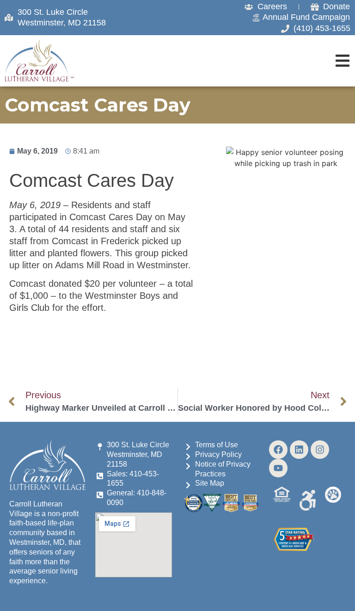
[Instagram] (320, 449)
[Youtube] (278, 468)
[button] (342, 61)
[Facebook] (278, 449)
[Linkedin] (299, 449)
